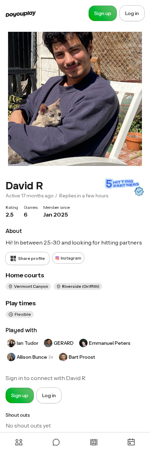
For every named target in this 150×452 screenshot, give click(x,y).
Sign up (102, 13)
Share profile (31, 258)
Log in (132, 13)
